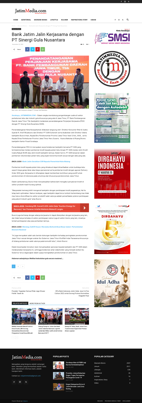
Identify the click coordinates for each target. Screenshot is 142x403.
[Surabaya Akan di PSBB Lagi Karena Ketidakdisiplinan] (58, 365)
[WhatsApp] (42, 49)
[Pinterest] (37, 49)
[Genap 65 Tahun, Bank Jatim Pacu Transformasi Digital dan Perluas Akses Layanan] (77, 316)
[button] (127, 20)
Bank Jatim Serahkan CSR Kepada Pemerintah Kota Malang (46, 161)
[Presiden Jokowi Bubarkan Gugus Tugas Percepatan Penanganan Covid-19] (58, 376)
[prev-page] (13, 337)
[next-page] (16, 337)
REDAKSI (100, 401)
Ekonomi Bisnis (40, 20)
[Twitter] (128, 1)
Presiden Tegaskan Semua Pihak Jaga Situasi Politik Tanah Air (28, 292)
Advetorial (26, 20)
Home (15, 20)
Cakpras (25, 401)
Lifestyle (54, 20)
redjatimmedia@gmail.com (31, 376)
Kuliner (64, 20)
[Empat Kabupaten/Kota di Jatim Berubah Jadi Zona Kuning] (58, 387)
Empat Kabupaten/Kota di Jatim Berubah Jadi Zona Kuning (75, 386)
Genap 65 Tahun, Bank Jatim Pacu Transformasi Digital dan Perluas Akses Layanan (76, 329)
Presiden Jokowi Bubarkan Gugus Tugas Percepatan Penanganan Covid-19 (75, 375)
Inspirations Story (79, 20)
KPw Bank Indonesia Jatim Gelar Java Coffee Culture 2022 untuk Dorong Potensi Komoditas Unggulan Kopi (72, 293)
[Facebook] (121, 1)
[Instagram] (125, 1)
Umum (93, 20)
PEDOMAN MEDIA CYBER (112, 401)
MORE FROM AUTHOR (37, 303)
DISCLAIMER (126, 401)
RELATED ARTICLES (20, 303)
